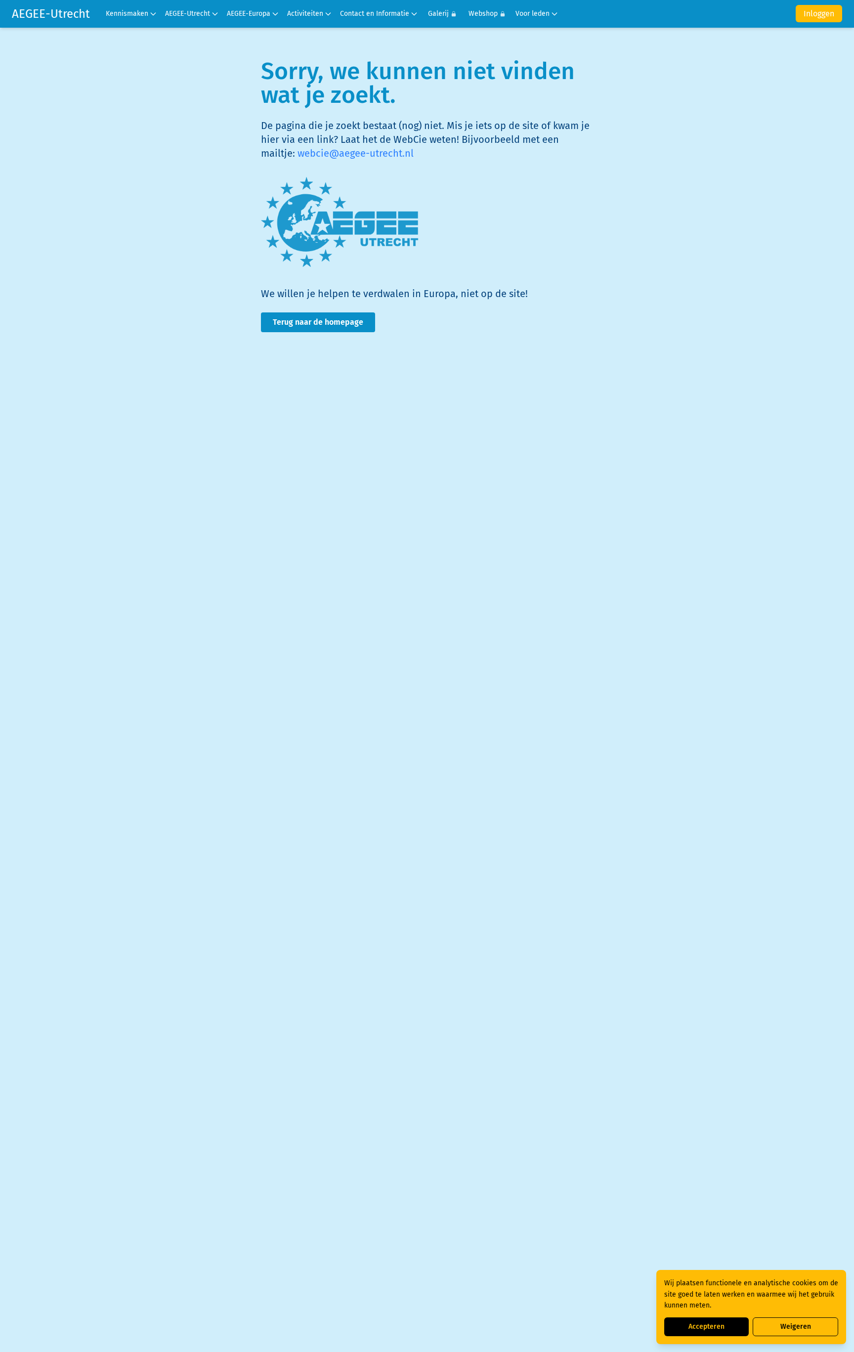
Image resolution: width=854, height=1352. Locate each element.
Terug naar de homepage (318, 322)
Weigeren (795, 1326)
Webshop (483, 13)
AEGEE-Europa (248, 13)
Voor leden (532, 13)
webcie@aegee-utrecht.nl (356, 153)
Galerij (438, 13)
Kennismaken (127, 13)
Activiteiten (305, 13)
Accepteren (706, 1326)
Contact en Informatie (374, 13)
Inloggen (819, 13)
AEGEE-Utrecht (51, 14)
